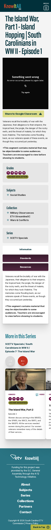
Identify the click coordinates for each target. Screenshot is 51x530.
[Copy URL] (25, 86)
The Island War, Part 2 (20, 409)
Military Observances (22, 212)
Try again (25, 92)
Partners (25, 11)
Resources (25, 267)
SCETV (16, 457)
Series (25, 495)
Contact (25, 512)
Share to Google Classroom (21, 113)
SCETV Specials (19, 238)
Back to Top (39, 527)
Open (8, 195)
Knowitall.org (12, 7)
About (25, 484)
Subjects (25, 490)
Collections (25, 501)
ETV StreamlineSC (20, 216)
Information (25, 249)
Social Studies (18, 195)
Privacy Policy (31, 523)
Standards (25, 258)
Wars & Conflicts (19, 220)
